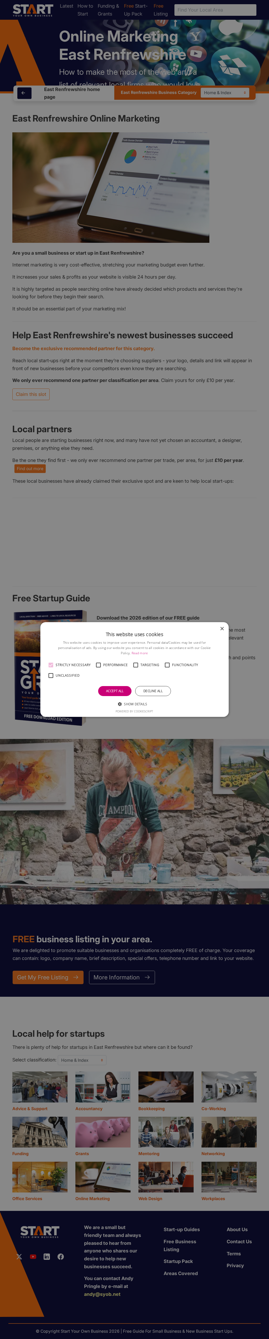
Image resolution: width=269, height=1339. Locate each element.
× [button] (222, 629)
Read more (140, 653)
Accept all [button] (115, 691)
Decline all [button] (153, 691)
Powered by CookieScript (134, 711)
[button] (51, 665)
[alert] (134, 669)
